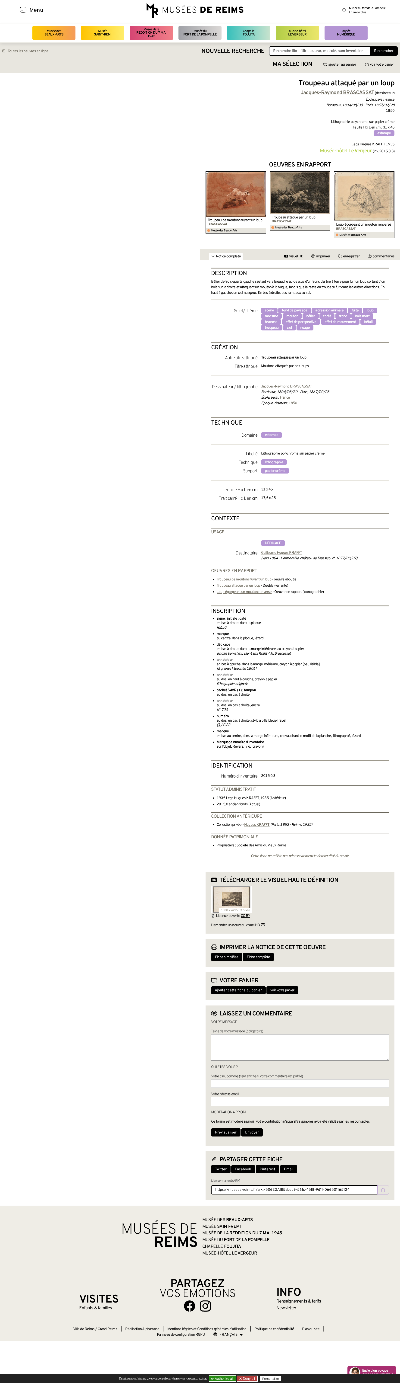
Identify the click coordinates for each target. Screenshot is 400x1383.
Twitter (221, 1169)
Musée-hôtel (297, 33)
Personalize (270, 1378)
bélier (310, 316)
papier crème (275, 471)
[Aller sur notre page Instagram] (205, 1306)
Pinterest (267, 1169)
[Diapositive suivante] (390, 205)
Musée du (200, 33)
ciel (289, 328)
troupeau (272, 328)
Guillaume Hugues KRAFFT (281, 553)
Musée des (54, 33)
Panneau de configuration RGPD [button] (181, 1334)
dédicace (273, 543)
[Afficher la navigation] (23, 10)
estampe (384, 133)
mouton (292, 316)
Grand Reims (107, 1329)
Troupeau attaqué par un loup (293, 217)
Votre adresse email (225, 1094)
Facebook (243, 1169)
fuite (355, 310)
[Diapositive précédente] (209, 205)
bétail (368, 322)
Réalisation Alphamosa (142, 1329)
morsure (271, 316)
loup (370, 310)
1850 (293, 403)
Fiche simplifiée (226, 957)
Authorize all (223, 1378)
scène (269, 310)
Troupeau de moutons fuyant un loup (235, 220)
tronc (343, 316)
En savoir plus (357, 12)
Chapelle (249, 33)
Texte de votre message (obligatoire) (237, 1031)
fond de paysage (294, 310)
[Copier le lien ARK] (383, 1189)
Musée (102, 33)
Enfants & (95, 1308)
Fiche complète (258, 957)
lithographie (274, 462)
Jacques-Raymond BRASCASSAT (286, 386)
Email (288, 1169)
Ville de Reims (83, 1329)
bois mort (362, 316)
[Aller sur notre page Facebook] (189, 1306)
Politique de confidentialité (274, 1329)
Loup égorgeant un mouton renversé (363, 225)
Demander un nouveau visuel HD (235, 925)
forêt (327, 316)
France (285, 397)
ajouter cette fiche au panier (238, 990)
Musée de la (151, 32)
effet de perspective (301, 322)
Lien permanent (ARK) (225, 1181)
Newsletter (286, 1308)
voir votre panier (382, 64)
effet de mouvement (340, 322)
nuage (305, 328)
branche (271, 322)
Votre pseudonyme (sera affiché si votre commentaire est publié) (257, 1076)
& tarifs (298, 1301)
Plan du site (310, 1329)
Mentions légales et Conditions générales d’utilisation (207, 1329)
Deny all (248, 1378)
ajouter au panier (342, 64)
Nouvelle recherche (232, 51)
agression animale (329, 310)
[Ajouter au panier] (263, 174)
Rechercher (384, 51)
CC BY (245, 916)
